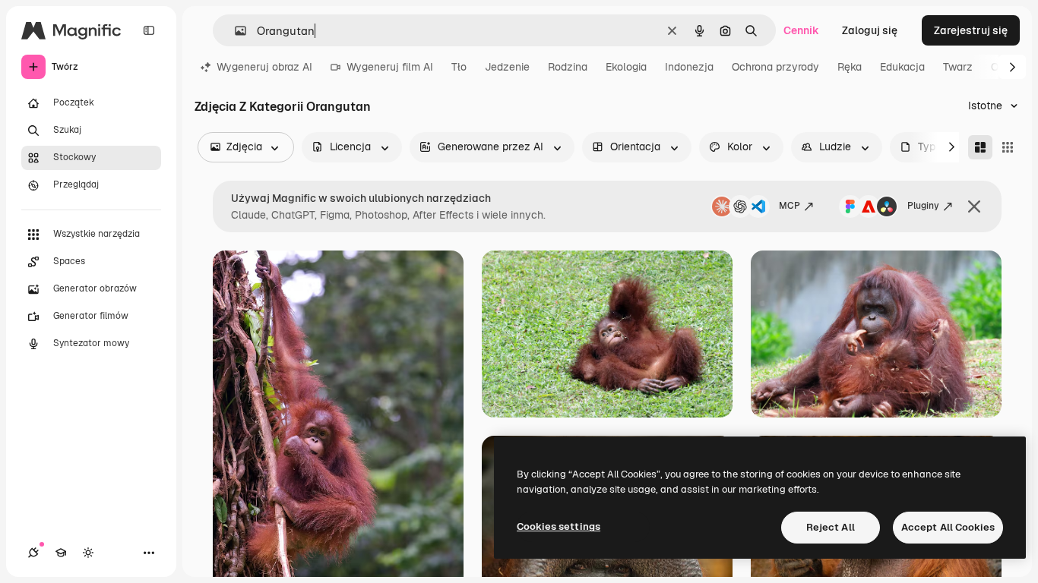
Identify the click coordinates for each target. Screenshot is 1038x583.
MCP (789, 206)
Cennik (801, 30)
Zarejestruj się (971, 30)
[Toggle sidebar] (149, 30)
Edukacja (902, 67)
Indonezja (689, 67)
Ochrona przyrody (775, 67)
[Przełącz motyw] (88, 552)
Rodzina (567, 67)
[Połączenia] (33, 552)
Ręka (849, 67)
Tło (459, 67)
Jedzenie (507, 67)
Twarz (958, 67)
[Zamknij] (974, 206)
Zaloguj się (869, 30)
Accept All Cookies (948, 527)
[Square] (1007, 147)
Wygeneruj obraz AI (264, 67)
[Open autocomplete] (234, 30)
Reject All (830, 527)
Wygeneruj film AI (390, 67)
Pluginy (923, 206)
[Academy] (61, 552)
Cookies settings (558, 526)
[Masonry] (980, 147)
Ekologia (626, 67)
